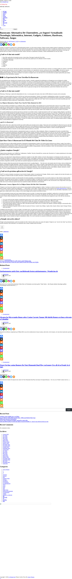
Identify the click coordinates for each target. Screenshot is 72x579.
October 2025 (6, 447)
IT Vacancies (6, 482)
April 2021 (5, 463)
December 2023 (6, 462)
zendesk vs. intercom (7, 495)
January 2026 (6, 443)
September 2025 (6, 448)
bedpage (5, 476)
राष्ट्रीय (4, 16)
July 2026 (5, 435)
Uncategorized (7, 259)
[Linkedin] (1, 243)
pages (4, 486)
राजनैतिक (5, 12)
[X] (3, 44)
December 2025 (6, 444)
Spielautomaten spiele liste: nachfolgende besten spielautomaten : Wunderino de (29, 271)
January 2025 (6, 457)
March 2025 (5, 456)
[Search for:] (6, 29)
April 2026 (5, 439)
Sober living (5, 490)
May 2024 (5, 461)
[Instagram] (8, 44)
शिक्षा (4, 19)
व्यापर (4, 15)
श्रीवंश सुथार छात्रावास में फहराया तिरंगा (8, 419)
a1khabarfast (23, 41)
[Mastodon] (1, 249)
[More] (13, 44)
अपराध (4, 14)
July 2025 (5, 451)
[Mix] (1, 252)
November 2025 (6, 445)
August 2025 (6, 449)
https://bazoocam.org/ (62, 188)
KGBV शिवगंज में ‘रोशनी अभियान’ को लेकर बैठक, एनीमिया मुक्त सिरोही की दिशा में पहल (17, 418)
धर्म (3, 24)
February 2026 (6, 442)
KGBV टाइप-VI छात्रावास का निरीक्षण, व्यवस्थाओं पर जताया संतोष (14, 420)
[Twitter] (11, 44)
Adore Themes (31, 577)
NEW (4, 484)
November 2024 (6, 458)
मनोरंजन (4, 20)
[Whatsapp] (6, 44)
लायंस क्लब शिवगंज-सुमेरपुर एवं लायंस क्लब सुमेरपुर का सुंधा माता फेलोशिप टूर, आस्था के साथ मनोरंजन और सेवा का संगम (24, 421)
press (4, 487)
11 (3, 472)
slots (4, 488)
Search (1, 407)
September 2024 (6, 459)
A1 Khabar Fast (3, 4)
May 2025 (5, 453)
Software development (8, 491)
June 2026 (5, 437)
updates (4, 493)
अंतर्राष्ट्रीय (5, 17)
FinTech (4, 479)
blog (4, 477)
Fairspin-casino (6, 478)
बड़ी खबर (5, 11)
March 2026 (5, 440)
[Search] (0, 27)
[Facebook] (1, 44)
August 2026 (6, 434)
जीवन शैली (5, 22)
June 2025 (5, 452)
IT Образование (6, 483)
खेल (3, 21)
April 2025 (5, 454)
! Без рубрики (6, 469)
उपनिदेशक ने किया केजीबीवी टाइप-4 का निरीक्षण (9, 416)
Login (4, 25)
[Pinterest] (1, 246)
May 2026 (5, 438)
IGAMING (5, 481)
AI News (5, 474)
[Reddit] (1, 240)
